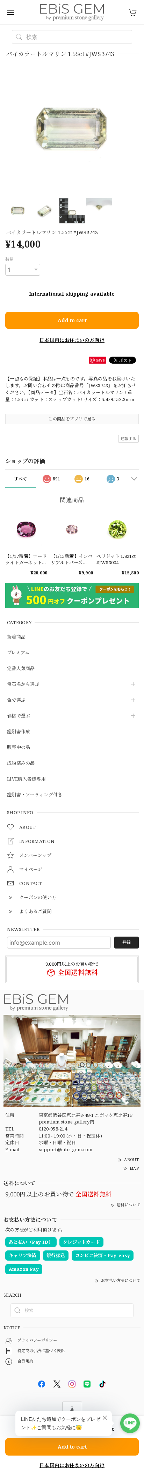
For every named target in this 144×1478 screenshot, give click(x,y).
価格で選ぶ (18, 716)
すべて (20, 479)
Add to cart (72, 320)
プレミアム (18, 653)
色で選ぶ (16, 700)
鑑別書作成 (18, 732)
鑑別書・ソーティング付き (35, 795)
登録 (126, 942)
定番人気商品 (21, 668)
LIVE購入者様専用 (26, 779)
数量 (9, 259)
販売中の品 (18, 747)
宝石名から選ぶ (23, 684)
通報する (128, 438)
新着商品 (16, 637)
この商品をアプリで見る (71, 419)
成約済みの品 (21, 763)
